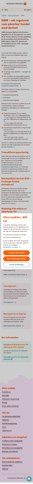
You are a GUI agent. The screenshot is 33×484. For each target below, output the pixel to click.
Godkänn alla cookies (16, 253)
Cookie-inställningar (16, 265)
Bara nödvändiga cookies (16, 259)
